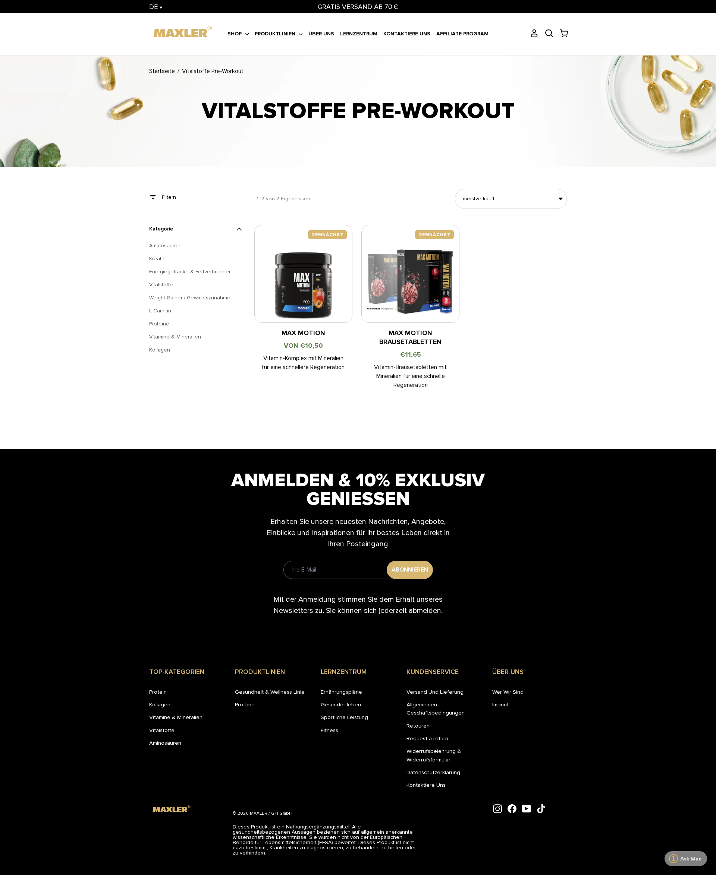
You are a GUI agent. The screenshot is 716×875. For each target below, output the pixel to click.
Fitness (329, 730)
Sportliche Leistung (344, 717)
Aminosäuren (165, 742)
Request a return (427, 738)
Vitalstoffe (162, 730)
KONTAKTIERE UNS (406, 34)
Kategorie (161, 229)
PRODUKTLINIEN (276, 34)
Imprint (500, 704)
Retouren (418, 725)
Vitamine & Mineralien (175, 717)
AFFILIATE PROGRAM (462, 34)
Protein (158, 691)
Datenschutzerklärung (433, 772)
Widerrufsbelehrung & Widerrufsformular (433, 755)
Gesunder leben (341, 704)
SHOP (235, 34)
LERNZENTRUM (358, 34)
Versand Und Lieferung (435, 691)
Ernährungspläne (341, 691)
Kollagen (159, 704)
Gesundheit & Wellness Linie (270, 691)
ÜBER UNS (321, 34)
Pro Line (245, 704)
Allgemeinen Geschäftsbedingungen (435, 708)
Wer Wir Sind (508, 691)
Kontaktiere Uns (426, 785)
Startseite (162, 71)
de (154, 7)
